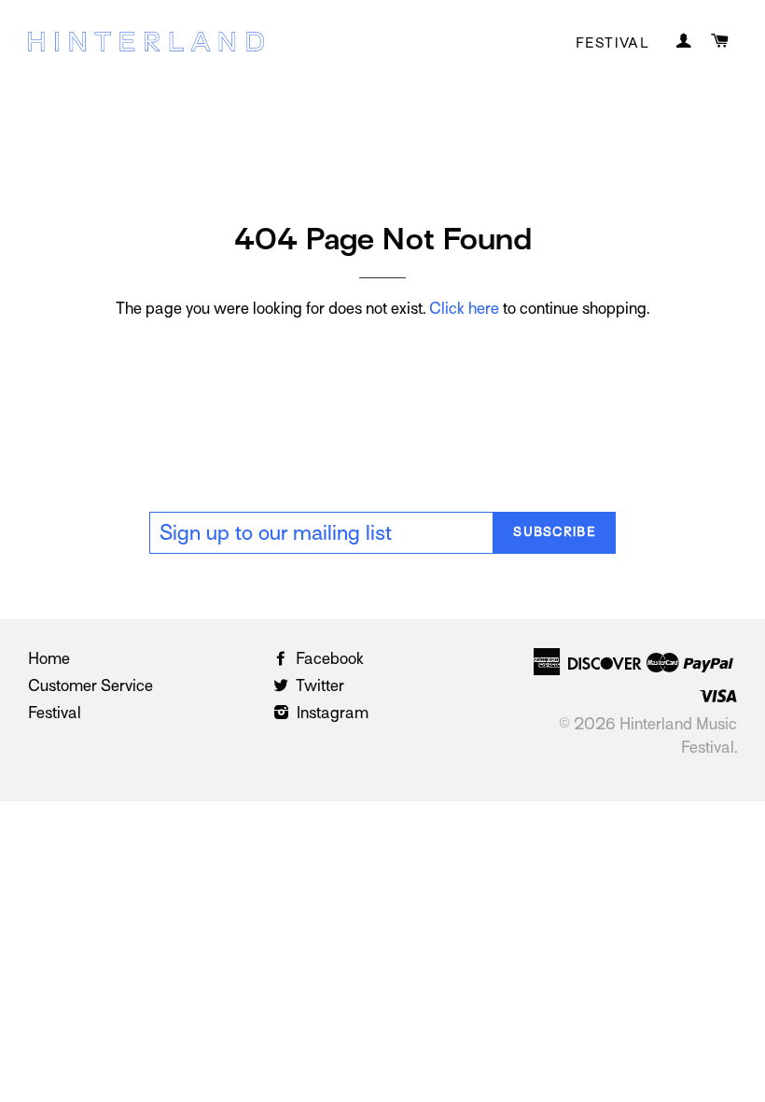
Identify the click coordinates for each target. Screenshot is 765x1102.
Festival (612, 42)
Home (49, 659)
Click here (464, 309)
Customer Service (90, 686)
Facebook (328, 659)
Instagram (331, 713)
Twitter (318, 686)
